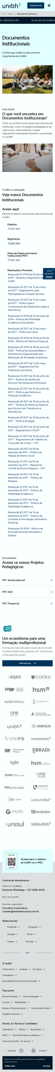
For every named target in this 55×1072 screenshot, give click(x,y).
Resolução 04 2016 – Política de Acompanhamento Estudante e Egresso (25, 532)
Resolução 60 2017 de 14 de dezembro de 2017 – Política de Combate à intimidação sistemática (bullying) (27, 517)
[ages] (14, 677)
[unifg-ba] (14, 811)
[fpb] (14, 689)
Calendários (8, 1029)
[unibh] (14, 726)
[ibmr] (14, 775)
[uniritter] (41, 811)
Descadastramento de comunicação (19, 981)
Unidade (23, 969)
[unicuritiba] (41, 799)
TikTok (30, 934)
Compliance (8, 975)
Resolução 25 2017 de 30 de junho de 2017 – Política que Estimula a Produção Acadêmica (28, 392)
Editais (22, 1029)
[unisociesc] (41, 738)
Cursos (5, 1002)
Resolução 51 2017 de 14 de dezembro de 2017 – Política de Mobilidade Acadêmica (25, 490)
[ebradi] (41, 750)
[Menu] (49, 5)
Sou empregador (31, 996)
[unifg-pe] (14, 738)
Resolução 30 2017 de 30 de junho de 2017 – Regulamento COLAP (28, 428)
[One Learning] (14, 714)
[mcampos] (14, 787)
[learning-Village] (41, 775)
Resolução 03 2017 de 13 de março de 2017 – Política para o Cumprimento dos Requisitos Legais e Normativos (28, 304)
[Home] (3, 14)
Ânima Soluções (10, 996)
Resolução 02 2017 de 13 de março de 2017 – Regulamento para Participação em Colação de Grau (27, 290)
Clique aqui (14, 228)
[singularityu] (41, 787)
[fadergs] (41, 677)
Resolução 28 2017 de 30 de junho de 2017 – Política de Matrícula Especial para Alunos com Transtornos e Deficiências (28, 406)
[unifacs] (41, 726)
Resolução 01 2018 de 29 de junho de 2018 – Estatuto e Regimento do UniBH (28, 278)
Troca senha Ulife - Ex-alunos (16, 1041)
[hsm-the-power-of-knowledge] (41, 762)
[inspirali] (14, 701)
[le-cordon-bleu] (41, 701)
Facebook (12, 927)
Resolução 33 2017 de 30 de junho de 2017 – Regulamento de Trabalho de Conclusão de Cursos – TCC (28, 439)
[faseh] (14, 762)
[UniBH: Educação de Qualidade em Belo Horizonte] (12, 5)
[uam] (41, 714)
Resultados (36, 1029)
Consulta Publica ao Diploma (26, 1035)
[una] (14, 799)
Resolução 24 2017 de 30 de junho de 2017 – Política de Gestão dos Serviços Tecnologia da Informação (28, 379)
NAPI (4, 1035)
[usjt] (41, 824)
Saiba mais (10, 1066)
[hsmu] (41, 689)
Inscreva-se (36, 5)
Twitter (10, 941)
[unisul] (14, 824)
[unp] (14, 750)
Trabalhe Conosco (11, 1014)
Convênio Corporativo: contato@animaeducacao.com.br (20, 910)
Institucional (8, 969)
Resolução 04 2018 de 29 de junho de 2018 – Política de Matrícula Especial (28, 339)
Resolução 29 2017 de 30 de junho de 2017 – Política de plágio (28, 419)
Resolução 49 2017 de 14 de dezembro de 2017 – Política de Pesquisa (25, 478)
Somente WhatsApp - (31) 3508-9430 (23, 889)
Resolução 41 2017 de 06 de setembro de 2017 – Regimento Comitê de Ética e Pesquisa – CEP (26, 465)
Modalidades (21, 1002)
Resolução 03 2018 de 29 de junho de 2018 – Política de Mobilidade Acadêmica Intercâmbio (28, 319)
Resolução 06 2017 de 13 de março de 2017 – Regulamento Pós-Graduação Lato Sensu (27, 367)
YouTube (30, 941)
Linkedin (11, 934)
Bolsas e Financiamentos (14, 1008)
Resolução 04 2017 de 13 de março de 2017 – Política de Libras (27, 330)
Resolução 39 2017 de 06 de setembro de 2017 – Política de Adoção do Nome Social (25, 452)
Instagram (33, 927)
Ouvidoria (37, 969)
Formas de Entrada (40, 1008)
